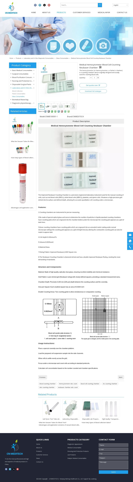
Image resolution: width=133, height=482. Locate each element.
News (38, 458)
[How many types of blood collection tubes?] (22, 150)
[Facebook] (35, 5)
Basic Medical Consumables (22, 70)
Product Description (81, 121)
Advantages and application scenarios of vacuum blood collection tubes (22, 208)
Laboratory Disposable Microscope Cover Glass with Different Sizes (71, 419)
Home (38, 444)
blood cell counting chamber (90, 384)
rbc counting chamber (110, 384)
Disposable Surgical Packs (21, 84)
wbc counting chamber (47, 387)
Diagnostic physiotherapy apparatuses (23, 103)
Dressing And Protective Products (78, 451)
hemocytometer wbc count (68, 384)
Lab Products (71, 455)
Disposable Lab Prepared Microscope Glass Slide (91, 419)
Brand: (70, 116)
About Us (39, 448)
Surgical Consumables (20, 74)
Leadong (93, 479)
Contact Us (39, 462)
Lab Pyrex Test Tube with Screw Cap (51, 419)
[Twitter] (44, 5)
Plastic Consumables (18, 94)
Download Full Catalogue (93, 91)
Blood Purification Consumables (23, 77)
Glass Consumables (18, 96)
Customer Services (42, 455)
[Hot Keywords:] (100, 5)
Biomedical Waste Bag (20, 100)
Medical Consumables (74, 448)
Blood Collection (17, 91)
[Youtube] (49, 5)
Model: (42, 116)
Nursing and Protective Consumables (23, 81)
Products (39, 451)
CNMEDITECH (53, 479)
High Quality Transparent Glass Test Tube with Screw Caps (111, 419)
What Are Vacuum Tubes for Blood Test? (22, 141)
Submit (113, 472)
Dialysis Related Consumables (76, 458)
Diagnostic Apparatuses (74, 444)
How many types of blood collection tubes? (22, 158)
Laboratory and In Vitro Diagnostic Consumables (23, 88)
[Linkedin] (40, 5)
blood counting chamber (48, 384)
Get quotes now (92, 85)
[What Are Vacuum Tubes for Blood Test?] (22, 127)
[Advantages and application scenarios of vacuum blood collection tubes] (22, 183)
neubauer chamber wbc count (68, 387)
